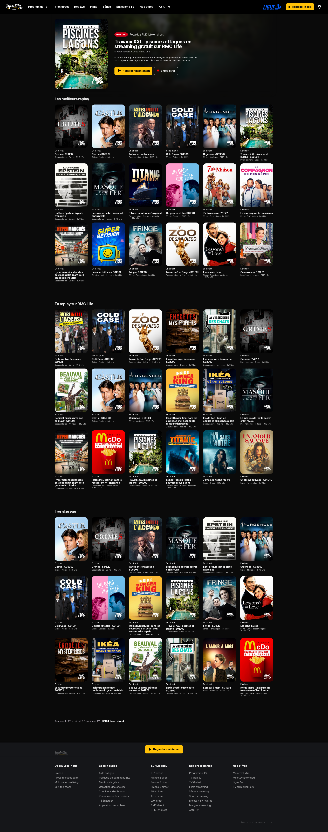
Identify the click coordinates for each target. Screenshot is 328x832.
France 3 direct (160, 782)
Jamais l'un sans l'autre (216, 479)
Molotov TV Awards (200, 800)
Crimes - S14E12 (64, 154)
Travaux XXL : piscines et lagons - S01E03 (143, 481)
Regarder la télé (302, 6)
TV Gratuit (195, 782)
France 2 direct (159, 777)
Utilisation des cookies (112, 786)
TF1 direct (157, 773)
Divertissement (122, 51)
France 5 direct (160, 786)
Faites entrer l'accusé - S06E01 (142, 568)
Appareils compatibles (112, 805)
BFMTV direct (159, 810)
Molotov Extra (241, 773)
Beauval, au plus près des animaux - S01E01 (69, 419)
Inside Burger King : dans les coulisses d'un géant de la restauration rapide (181, 421)
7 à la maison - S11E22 (215, 213)
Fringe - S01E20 (138, 272)
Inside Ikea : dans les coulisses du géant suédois (218, 419)
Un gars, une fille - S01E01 (180, 213)
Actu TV (194, 810)
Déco (135, 51)
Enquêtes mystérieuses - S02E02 (180, 360)
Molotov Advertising (67, 782)
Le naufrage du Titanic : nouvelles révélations (179, 481)
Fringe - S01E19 (211, 625)
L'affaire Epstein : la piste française (69, 214)
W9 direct (156, 800)
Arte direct (157, 796)
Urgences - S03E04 (214, 154)
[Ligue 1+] (272, 7)
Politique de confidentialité (114, 777)
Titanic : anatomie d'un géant (145, 213)
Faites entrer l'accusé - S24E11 (68, 360)
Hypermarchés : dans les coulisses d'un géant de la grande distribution (69, 275)
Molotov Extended (244, 777)
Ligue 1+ (238, 782)
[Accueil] (14, 6)
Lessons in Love (212, 272)
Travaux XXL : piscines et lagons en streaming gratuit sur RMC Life (153, 44)
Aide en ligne (106, 773)
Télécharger (106, 800)
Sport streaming (198, 796)
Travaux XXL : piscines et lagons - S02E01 (254, 155)
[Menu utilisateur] (319, 7)
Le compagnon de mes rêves (256, 213)
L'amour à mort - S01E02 (217, 687)
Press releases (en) (66, 777)
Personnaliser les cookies (114, 796)
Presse (59, 773)
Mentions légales (109, 782)
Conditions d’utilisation (112, 791)
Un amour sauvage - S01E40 (256, 479)
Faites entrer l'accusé (141, 154)
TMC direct (157, 805)
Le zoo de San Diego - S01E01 (182, 272)
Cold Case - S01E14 (66, 625)
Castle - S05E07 (101, 154)
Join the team (63, 786)
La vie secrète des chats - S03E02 (217, 360)
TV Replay (195, 777)
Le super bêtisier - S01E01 (106, 272)
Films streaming (198, 786)
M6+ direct (157, 791)
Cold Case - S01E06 (177, 154)
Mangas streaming (200, 805)
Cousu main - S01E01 (252, 272)
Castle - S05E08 (101, 418)
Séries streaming (199, 791)
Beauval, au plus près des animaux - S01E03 (143, 689)
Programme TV (198, 773)
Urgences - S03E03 (251, 566)
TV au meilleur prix (243, 786)
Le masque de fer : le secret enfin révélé (107, 214)
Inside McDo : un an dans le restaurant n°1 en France (107, 481)
